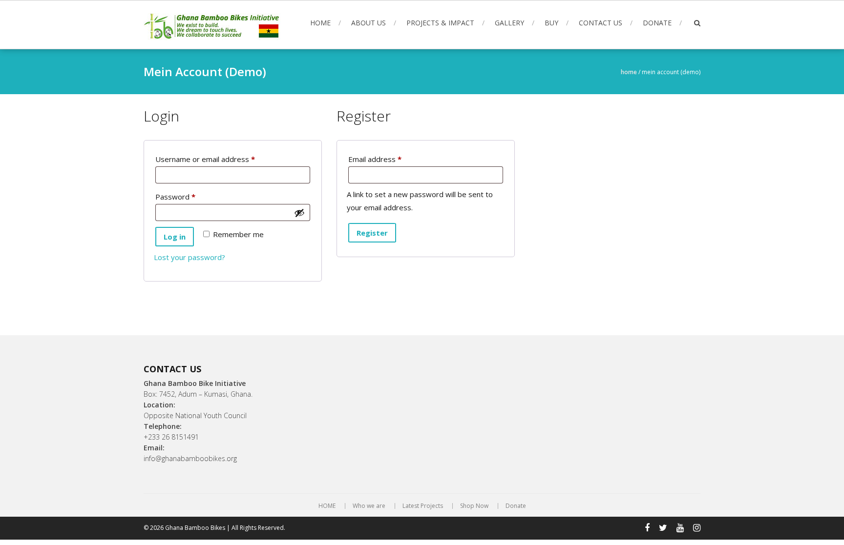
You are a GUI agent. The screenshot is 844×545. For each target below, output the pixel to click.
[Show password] (299, 212)
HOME (320, 22)
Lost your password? (189, 257)
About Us (368, 22)
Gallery (509, 22)
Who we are (369, 506)
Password (190, 196)
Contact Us (600, 22)
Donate (657, 22)
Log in (175, 237)
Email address (390, 159)
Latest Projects (422, 506)
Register (372, 233)
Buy (551, 22)
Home (629, 72)
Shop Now (474, 506)
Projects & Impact (440, 22)
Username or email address (220, 159)
